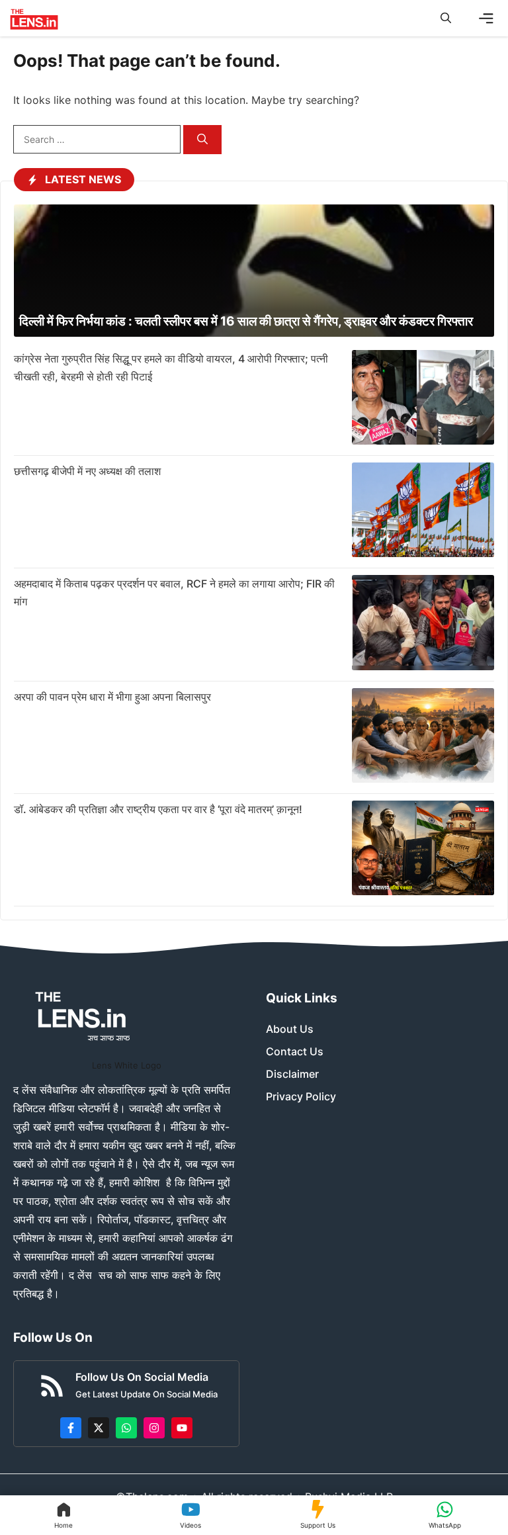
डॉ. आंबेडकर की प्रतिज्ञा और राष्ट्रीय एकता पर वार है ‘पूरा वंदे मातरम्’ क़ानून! (158, 809)
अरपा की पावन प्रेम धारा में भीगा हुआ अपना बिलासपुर (112, 696)
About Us (290, 1028)
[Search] (202, 140)
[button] (445, 18)
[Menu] (486, 18)
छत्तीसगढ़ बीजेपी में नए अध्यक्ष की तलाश (87, 471)
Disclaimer (292, 1073)
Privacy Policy (301, 1096)
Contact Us (294, 1051)
